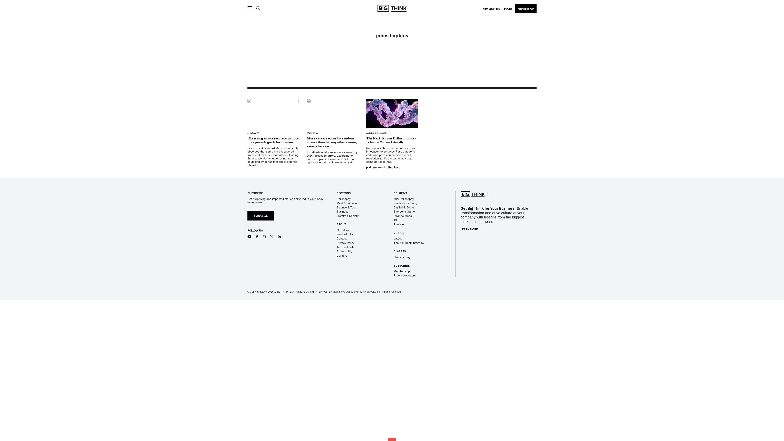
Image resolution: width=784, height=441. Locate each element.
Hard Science (376, 133)
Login (508, 8)
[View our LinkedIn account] (279, 237)
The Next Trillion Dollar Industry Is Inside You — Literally (391, 140)
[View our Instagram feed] (264, 237)
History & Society (348, 215)
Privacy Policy (345, 242)
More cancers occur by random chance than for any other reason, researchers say (332, 142)
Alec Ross (393, 167)
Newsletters (491, 8)
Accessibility (344, 251)
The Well (399, 224)
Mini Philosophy (404, 198)
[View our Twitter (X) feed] (272, 237)
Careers (342, 255)
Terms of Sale (345, 247)
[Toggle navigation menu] (249, 8)
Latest (398, 238)
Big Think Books (404, 207)
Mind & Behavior (347, 203)
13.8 (396, 220)
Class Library (402, 257)
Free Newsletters (405, 275)
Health (253, 133)
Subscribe (261, 215)
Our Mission (344, 230)
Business (342, 211)
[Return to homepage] (392, 8)
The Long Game (404, 211)
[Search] (258, 8)
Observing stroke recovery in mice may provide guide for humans (272, 140)
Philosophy (344, 198)
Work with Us (345, 234)
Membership (526, 8)
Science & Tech (346, 207)
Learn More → (471, 229)
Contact (342, 238)
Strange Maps (403, 215)
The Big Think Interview (409, 242)
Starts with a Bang (405, 203)
